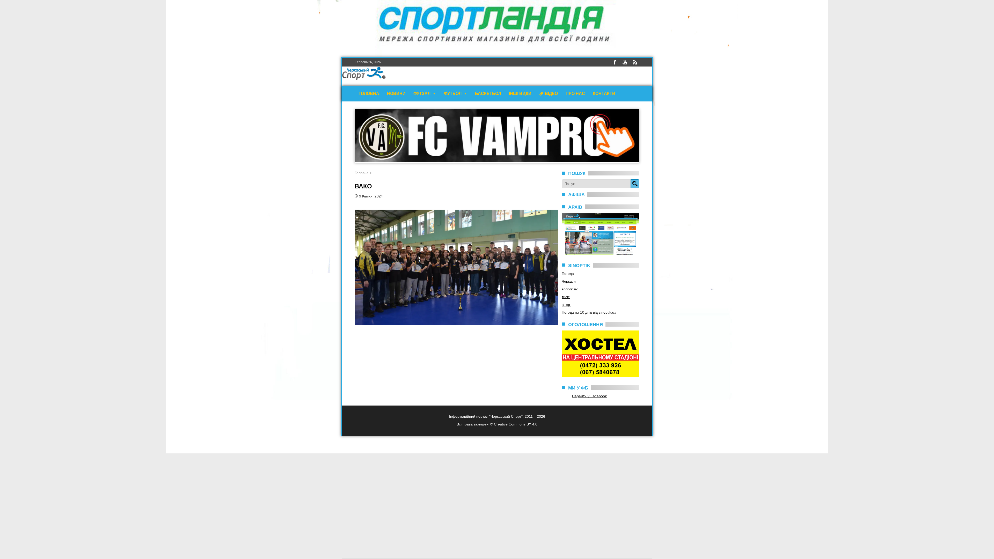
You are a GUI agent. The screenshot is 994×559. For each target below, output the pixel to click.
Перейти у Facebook (589, 396)
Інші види (520, 93)
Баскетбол (488, 93)
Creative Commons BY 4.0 (515, 424)
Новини (396, 93)
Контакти (604, 93)
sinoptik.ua (607, 312)
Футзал (421, 93)
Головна (369, 93)
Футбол (453, 93)
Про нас (575, 93)
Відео (551, 93)
